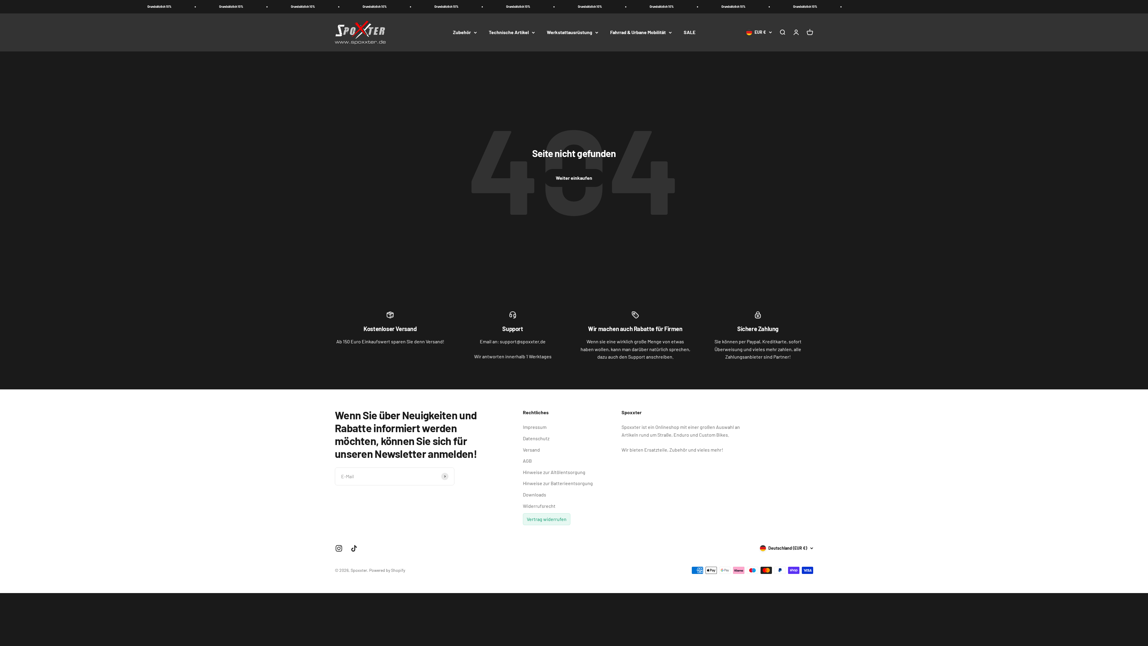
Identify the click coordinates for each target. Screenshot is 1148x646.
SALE (689, 32)
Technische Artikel (509, 32)
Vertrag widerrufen (547, 519)
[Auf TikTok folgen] (354, 548)
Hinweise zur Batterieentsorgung (558, 483)
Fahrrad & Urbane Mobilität (638, 32)
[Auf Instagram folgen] (339, 548)
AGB (527, 461)
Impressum (534, 427)
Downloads (534, 494)
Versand (531, 449)
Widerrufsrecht (539, 506)
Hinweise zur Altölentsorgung (554, 472)
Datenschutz (536, 438)
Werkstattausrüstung (569, 32)
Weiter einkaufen (574, 178)
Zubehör (462, 32)
